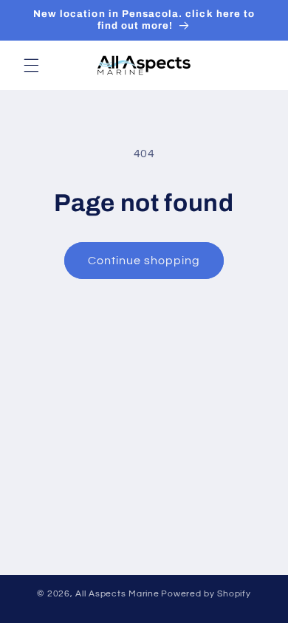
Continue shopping (144, 260)
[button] (31, 65)
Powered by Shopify (205, 594)
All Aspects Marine (117, 594)
